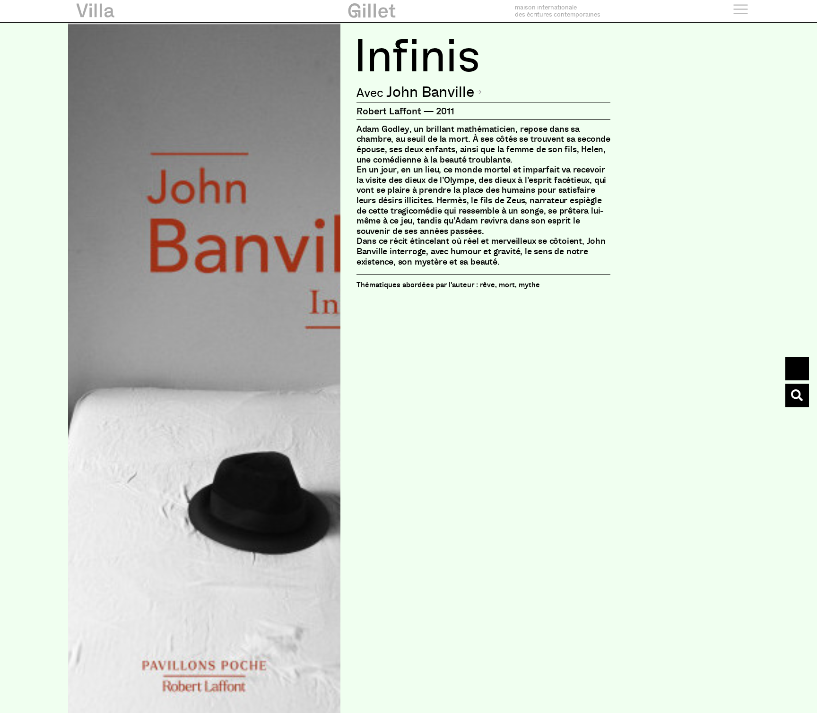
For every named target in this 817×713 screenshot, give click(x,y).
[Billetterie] (797, 368)
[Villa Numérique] (797, 395)
